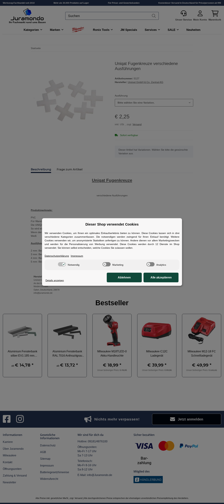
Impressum (77, 255)
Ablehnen (124, 277)
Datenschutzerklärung (57, 255)
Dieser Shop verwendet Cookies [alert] (112, 224)
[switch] (62, 264)
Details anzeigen (55, 280)
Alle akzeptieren (161, 277)
